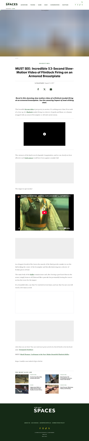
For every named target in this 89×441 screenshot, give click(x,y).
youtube (16, 58)
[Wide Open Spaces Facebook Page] (75, 5)
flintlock (30, 112)
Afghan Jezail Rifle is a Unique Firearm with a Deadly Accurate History (36, 388)
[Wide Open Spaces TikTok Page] (80, 5)
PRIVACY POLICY (44, 436)
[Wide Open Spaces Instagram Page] (77, 5)
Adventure (24, 5)
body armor (29, 158)
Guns (13, 8)
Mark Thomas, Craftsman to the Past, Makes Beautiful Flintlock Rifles (44, 354)
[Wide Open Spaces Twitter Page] (82, 5)
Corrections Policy (58, 423)
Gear (45, 5)
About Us (27, 423)
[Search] (82, 2)
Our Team (65, 5)
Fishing (32, 5)
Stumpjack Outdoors (26, 349)
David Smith (40, 83)
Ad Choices (35, 423)
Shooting (8, 8)
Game (40, 5)
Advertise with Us (45, 423)
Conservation (54, 5)
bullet (32, 274)
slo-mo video (29, 109)
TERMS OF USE (44, 434)
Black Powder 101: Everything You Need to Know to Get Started (66, 378)
